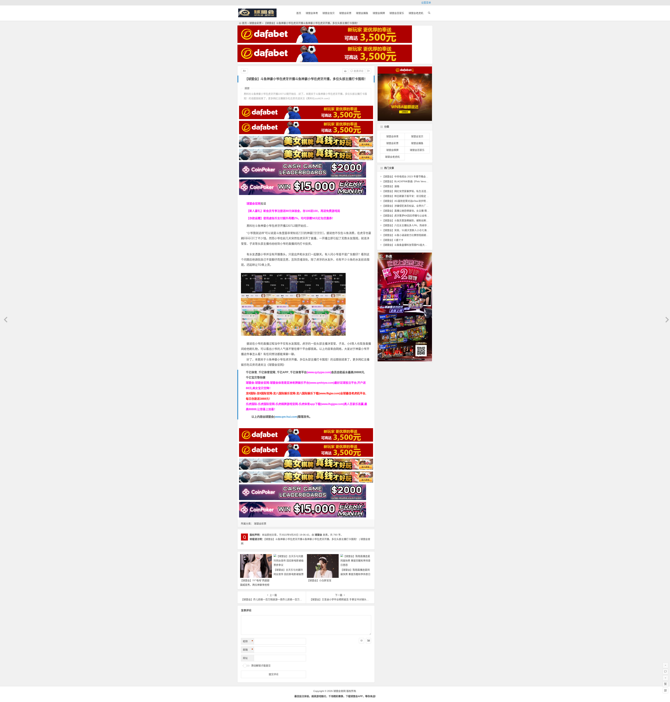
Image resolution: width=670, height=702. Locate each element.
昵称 (248, 641)
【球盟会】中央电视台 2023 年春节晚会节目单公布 (410, 176)
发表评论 (358, 71)
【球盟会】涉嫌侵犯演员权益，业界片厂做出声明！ (410, 205)
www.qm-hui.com (286, 416)
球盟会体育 (312, 13)
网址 (245, 658)
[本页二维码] (665, 690)
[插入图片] (368, 640)
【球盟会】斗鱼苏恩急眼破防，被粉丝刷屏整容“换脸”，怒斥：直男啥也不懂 (423, 220)
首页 (298, 13)
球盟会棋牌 (379, 13)
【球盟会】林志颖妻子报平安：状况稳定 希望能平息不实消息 (415, 196)
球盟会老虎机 (416, 13)
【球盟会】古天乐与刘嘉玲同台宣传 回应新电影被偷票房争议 (289, 574)
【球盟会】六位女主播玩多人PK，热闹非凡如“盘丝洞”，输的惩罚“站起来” (422, 225)
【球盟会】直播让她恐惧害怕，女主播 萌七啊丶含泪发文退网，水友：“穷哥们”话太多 (428, 210)
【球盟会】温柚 (390, 186)
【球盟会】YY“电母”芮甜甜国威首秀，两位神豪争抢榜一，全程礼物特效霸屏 (254, 585)
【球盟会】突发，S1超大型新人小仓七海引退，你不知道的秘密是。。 (419, 230)
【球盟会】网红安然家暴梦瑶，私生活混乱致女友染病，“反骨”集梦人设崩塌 (423, 191)
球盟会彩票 (345, 13)
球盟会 (318, 534)
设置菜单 (426, 2)
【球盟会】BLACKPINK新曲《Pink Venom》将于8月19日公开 (415, 181)
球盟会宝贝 (328, 13)
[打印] (345, 71)
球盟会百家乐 (396, 13)
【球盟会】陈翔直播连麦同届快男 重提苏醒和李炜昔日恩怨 (355, 574)
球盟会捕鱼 (362, 13)
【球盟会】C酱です (392, 240)
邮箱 (248, 650)
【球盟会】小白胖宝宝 (319, 580)
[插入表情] (361, 640)
